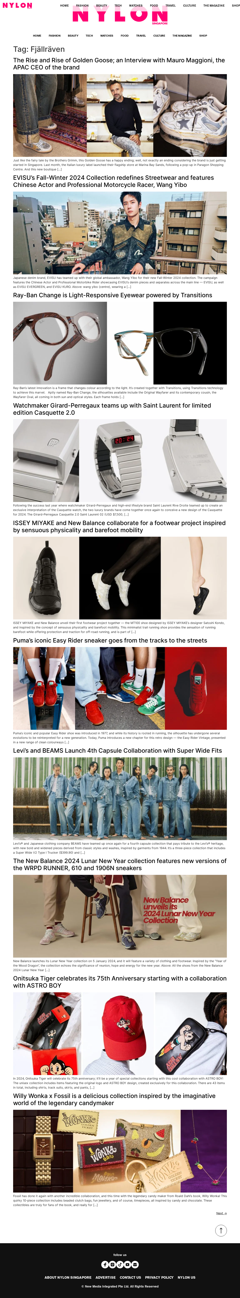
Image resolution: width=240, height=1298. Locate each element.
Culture (159, 36)
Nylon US (186, 1277)
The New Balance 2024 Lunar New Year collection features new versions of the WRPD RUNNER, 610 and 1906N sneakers (120, 864)
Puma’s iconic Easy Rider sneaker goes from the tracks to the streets (110, 640)
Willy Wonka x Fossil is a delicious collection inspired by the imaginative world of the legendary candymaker (114, 1099)
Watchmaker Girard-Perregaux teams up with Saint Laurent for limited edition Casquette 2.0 (112, 409)
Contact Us (130, 1277)
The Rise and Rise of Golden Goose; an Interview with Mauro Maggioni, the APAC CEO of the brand (119, 63)
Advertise (106, 1277)
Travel (141, 36)
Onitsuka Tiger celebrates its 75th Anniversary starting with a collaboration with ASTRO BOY (120, 982)
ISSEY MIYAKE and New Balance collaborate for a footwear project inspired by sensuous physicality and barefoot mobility (119, 526)
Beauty (73, 36)
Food (125, 36)
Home (37, 36)
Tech (89, 36)
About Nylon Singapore (68, 1277)
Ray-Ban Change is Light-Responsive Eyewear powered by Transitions (112, 295)
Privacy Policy (159, 1277)
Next (221, 1213)
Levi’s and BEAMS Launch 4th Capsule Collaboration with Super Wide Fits (117, 750)
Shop (203, 36)
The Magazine (182, 36)
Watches (106, 36)
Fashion (55, 36)
